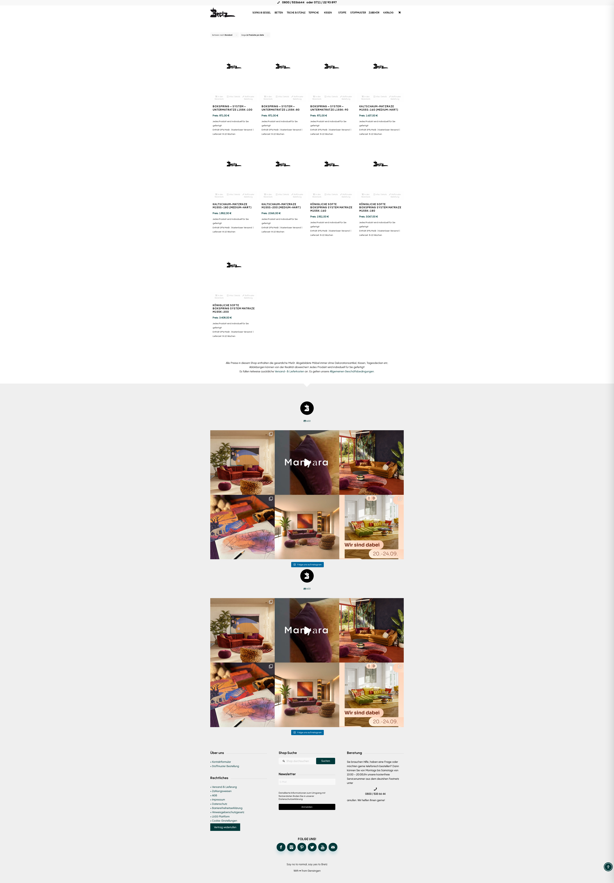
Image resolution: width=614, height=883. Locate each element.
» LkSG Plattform (220, 816)
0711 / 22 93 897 (325, 2)
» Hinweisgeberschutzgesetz (227, 812)
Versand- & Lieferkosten (289, 371)
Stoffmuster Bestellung (249, 97)
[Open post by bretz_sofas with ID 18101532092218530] (307, 462)
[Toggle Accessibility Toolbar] (608, 867)
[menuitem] (262, 12)
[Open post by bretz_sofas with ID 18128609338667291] (242, 462)
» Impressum (217, 799)
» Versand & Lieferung (223, 787)
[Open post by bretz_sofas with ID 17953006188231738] (242, 527)
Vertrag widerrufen (225, 827)
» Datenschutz (218, 804)
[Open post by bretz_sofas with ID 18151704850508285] (371, 527)
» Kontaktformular (220, 762)
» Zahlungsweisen (221, 791)
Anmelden (306, 806)
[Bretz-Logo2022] (222, 12)
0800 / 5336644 (292, 2)
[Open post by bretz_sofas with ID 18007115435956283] (307, 527)
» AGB (213, 795)
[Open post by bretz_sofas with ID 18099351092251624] (371, 462)
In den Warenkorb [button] (219, 97)
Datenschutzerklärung (291, 799)
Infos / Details (234, 96)
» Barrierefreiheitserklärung (226, 808)
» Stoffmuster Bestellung (224, 766)
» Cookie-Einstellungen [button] (223, 820)
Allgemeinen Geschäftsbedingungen (352, 371)
